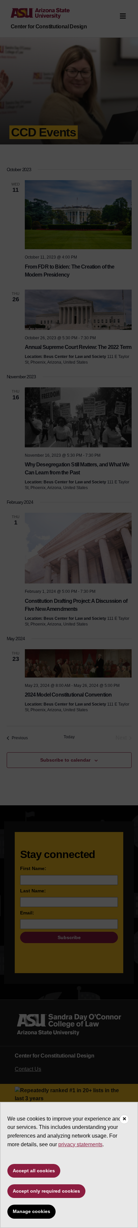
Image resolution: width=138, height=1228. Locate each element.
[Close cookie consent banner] (124, 1119)
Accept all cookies (34, 1170)
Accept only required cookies (46, 1191)
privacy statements (80, 1144)
